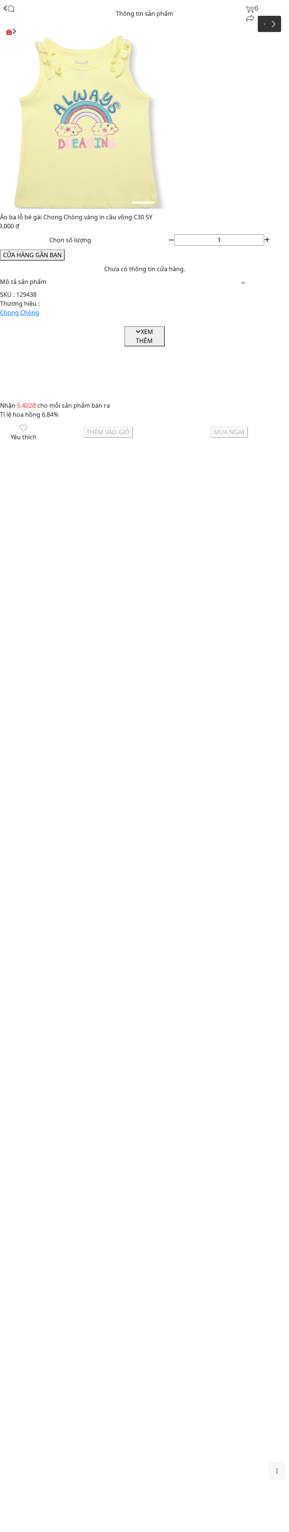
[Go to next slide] (273, 24)
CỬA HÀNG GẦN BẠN (32, 255)
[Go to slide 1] (143, 202)
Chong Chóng (19, 312)
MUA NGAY (229, 432)
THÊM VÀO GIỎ (108, 432)
